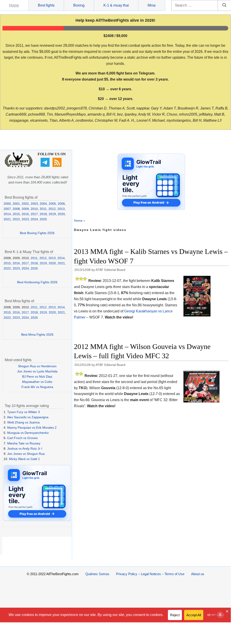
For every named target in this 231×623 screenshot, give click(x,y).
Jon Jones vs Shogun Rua (26, 454)
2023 (25, 219)
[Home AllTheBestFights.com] (19, 166)
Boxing (79, 5)
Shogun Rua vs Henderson (37, 366)
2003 (34, 203)
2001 (16, 203)
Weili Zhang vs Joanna (23, 422)
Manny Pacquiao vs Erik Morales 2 (32, 427)
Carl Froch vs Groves (22, 438)
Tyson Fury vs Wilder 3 (23, 412)
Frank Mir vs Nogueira (37, 387)
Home (14, 5)
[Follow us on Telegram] (46, 165)
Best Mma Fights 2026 (37, 334)
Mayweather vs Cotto (37, 382)
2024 (34, 219)
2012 (52, 209)
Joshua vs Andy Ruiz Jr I (24, 448)
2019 (52, 214)
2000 (7, 203)
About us (197, 574)
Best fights (46, 5)
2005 (52, 203)
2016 (25, 214)
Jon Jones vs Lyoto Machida (37, 371)
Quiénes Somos (97, 574)
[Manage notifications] (220, 614)
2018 (43, 214)
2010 (34, 209)
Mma (152, 5)
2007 (7, 209)
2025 (43, 219)
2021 (7, 219)
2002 (25, 203)
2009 (25, 209)
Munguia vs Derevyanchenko (28, 433)
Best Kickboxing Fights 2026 (37, 282)
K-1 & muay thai (116, 5)
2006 (61, 203)
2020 (61, 214)
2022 (16, 219)
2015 (16, 214)
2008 (16, 209)
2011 (43, 209)
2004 (43, 203)
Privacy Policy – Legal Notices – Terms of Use (150, 574)
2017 (34, 214)
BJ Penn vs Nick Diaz (37, 376)
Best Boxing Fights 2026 (37, 233)
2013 (61, 209)
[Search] (224, 5)
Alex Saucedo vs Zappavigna (27, 417)
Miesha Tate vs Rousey (23, 443)
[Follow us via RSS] (58, 165)
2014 (7, 214)
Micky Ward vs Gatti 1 (24, 459)
